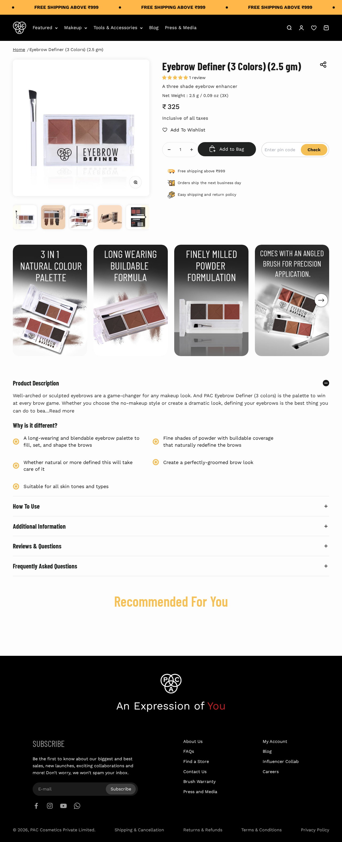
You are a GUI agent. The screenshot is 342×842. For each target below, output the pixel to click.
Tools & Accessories (115, 27)
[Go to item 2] (53, 217)
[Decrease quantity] (169, 149)
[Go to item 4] (110, 217)
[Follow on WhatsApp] (77, 805)
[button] (175, 77)
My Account (275, 741)
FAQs (188, 751)
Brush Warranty (199, 781)
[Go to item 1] (25, 217)
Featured (42, 27)
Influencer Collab (281, 761)
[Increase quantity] (191, 149)
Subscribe (121, 789)
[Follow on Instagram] (49, 805)
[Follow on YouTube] (63, 805)
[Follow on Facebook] (36, 805)
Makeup (73, 27)
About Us (193, 741)
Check (314, 149)
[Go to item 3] (81, 217)
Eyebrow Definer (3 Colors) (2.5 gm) (66, 49)
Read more (61, 411)
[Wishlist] (314, 28)
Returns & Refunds (202, 829)
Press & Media (181, 27)
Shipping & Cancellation (139, 829)
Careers (271, 771)
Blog (153, 27)
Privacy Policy (315, 829)
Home (19, 49)
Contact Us (195, 771)
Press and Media (200, 791)
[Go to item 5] (138, 217)
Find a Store (196, 761)
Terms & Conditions (261, 829)
